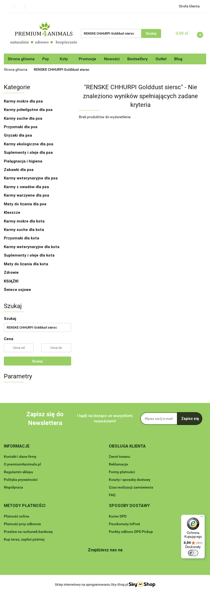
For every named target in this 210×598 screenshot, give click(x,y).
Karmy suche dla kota (24, 229)
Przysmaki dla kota (22, 238)
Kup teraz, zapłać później (24, 539)
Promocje (87, 58)
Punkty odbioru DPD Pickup (131, 532)
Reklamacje (118, 464)
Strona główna (21, 58)
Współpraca (13, 487)
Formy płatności (122, 472)
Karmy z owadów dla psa (27, 187)
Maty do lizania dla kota (26, 264)
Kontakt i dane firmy (20, 456)
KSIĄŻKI (11, 281)
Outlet (160, 58)
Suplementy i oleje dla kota (29, 255)
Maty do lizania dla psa (25, 204)
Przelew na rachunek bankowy (28, 532)
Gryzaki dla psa (18, 135)
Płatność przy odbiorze (22, 524)
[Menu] (202, 518)
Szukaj (37, 361)
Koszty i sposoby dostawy (129, 480)
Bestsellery (137, 58)
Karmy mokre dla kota (25, 221)
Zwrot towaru (119, 456)
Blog (178, 58)
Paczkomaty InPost (124, 524)
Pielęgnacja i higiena (23, 161)
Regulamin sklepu (18, 472)
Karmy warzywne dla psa (26, 195)
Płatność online (16, 516)
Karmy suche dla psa (23, 118)
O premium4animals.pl (22, 464)
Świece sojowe (17, 289)
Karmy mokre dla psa (24, 101)
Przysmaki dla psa (21, 127)
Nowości (112, 58)
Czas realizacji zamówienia (131, 487)
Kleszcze (12, 212)
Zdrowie (11, 272)
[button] (16, 446)
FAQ (112, 495)
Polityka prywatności (21, 480)
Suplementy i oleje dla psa (29, 152)
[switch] (193, 553)
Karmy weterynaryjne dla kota (32, 247)
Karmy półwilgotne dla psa (29, 109)
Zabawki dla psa (19, 169)
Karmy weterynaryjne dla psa (31, 178)
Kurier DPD (118, 516)
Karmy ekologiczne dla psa (29, 144)
